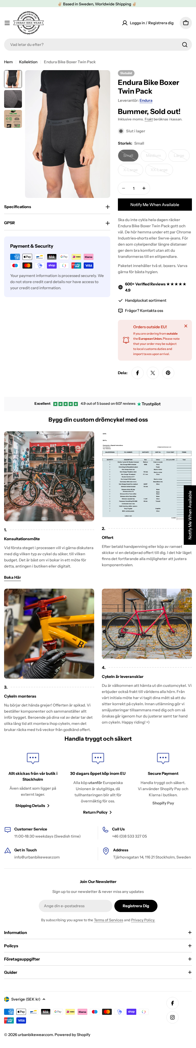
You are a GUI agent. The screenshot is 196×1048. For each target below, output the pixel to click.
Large (182, 157)
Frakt (149, 119)
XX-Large (162, 171)
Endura (146, 100)
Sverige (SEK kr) (25, 999)
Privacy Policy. (143, 920)
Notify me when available (154, 204)
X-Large (133, 171)
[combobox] (98, 45)
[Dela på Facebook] (137, 373)
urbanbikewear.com (35, 1034)
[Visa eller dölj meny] (7, 23)
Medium (156, 157)
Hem (8, 61)
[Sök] (185, 45)
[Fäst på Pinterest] (168, 373)
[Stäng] (186, 326)
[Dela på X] (153, 373)
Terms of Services (108, 920)
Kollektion (28, 61)
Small (131, 157)
